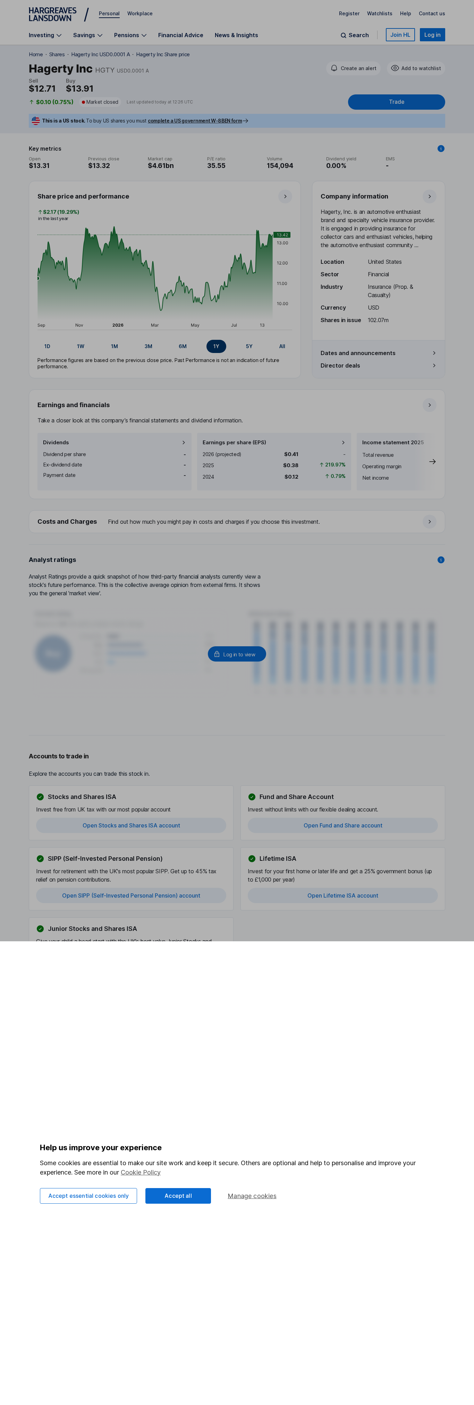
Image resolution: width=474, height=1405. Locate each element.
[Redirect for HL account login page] (237, 654)
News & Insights (236, 35)
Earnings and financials (73, 405)
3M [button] (148, 346)
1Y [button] (216, 346)
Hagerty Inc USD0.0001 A (100, 54)
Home (36, 54)
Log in (432, 34)
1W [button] (80, 346)
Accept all (178, 1195)
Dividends (56, 442)
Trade (396, 102)
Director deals (340, 365)
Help (405, 13)
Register (349, 13)
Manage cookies (252, 1196)
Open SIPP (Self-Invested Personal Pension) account (131, 895)
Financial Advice (180, 35)
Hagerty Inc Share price (163, 54)
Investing (41, 35)
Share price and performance (83, 196)
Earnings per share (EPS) (234, 442)
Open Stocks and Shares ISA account (131, 825)
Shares (57, 54)
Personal (109, 13)
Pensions (126, 35)
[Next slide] (425, 461)
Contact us (432, 13)
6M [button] (183, 346)
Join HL (400, 34)
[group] (164, 346)
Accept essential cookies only (88, 1195)
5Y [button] (249, 346)
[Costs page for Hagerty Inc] (237, 522)
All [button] (282, 346)
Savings (84, 35)
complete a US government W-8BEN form (195, 121)
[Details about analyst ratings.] (441, 560)
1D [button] (47, 346)
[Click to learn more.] (441, 148)
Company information (354, 196)
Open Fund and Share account (343, 825)
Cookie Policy (141, 1172)
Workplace (140, 13)
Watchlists (379, 13)
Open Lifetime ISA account (342, 895)
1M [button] (114, 346)
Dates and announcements (358, 353)
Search (359, 35)
